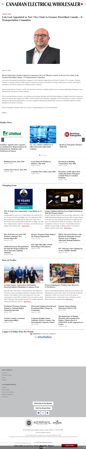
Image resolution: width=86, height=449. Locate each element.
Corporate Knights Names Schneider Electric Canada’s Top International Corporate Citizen (43, 320)
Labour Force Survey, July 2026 (15, 170)
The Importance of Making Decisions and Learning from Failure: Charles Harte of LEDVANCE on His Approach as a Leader (70, 320)
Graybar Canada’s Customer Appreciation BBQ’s (14, 319)
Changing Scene (6, 14)
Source (4, 112)
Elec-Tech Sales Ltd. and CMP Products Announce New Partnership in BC (15, 236)
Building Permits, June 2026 (14, 162)
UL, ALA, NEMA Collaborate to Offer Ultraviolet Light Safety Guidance (41, 146)
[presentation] (13, 134)
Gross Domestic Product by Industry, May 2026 (41, 163)
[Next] (83, 140)
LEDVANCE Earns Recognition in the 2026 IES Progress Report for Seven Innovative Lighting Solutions (16, 250)
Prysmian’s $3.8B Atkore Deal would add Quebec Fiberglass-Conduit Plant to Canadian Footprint (69, 175)
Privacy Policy (6, 389)
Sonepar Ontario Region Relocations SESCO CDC (67, 307)
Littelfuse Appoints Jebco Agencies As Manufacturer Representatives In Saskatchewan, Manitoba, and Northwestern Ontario (13, 147)
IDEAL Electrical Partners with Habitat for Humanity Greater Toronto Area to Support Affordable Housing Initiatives (69, 237)
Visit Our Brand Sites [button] (43, 408)
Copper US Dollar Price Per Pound (17, 331)
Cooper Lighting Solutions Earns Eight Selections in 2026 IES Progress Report (63, 212)
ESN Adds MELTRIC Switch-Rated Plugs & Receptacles (42, 246)
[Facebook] (38, 413)
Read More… (26, 226)
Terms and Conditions (8, 392)
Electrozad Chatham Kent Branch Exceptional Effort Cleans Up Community (43, 308)
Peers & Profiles (9, 260)
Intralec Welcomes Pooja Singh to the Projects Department (43, 235)
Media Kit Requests (7, 394)
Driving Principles (7, 375)
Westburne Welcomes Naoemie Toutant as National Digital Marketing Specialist (15, 308)
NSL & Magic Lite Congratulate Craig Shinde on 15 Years (23, 212)
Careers (4, 380)
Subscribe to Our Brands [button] (43, 403)
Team (3, 377)
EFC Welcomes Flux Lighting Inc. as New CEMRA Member (70, 250)
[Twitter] (43, 413)
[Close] (84, 445)
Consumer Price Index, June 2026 (43, 172)
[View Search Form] (2, 4)
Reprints (4, 387)
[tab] (39, 155)
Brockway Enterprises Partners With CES (71, 145)
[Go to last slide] (2, 140)
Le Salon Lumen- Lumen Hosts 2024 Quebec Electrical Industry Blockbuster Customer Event (21, 286)
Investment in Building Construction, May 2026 (67, 163)
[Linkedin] (47, 413)
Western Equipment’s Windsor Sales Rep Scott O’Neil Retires (62, 286)
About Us (4, 373)
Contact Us (5, 396)
